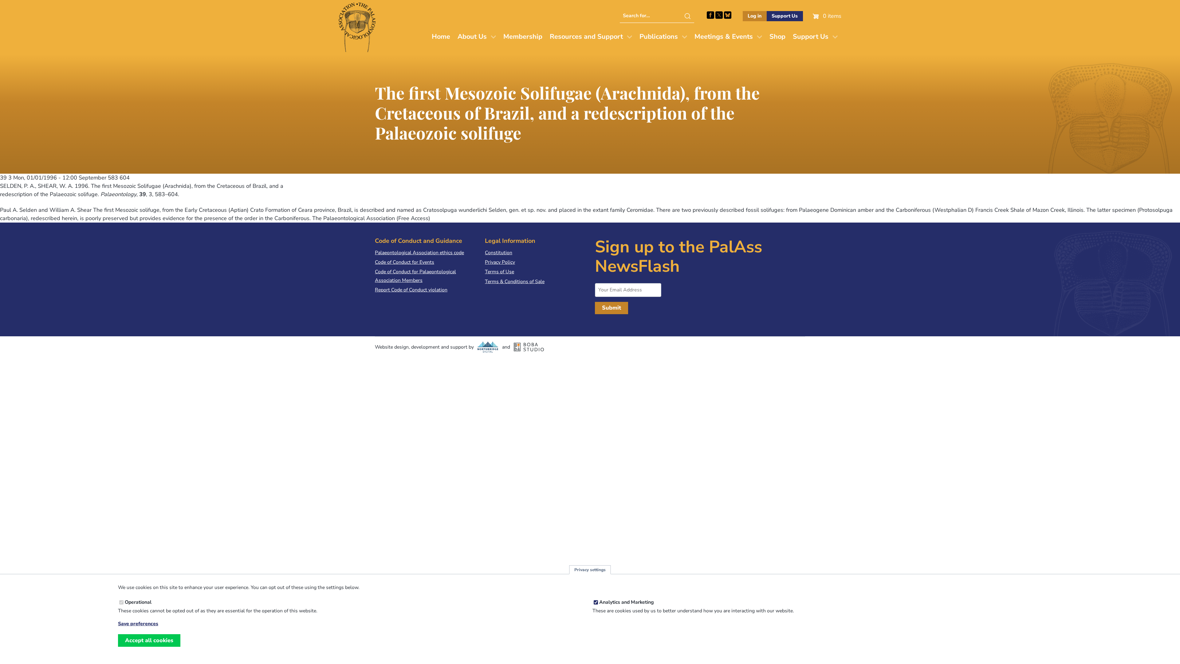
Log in (754, 16)
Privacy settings (590, 570)
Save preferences (138, 624)
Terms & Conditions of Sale (515, 281)
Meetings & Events (723, 36)
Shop (777, 36)
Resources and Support (586, 36)
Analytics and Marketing (626, 602)
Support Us (785, 16)
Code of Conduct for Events (404, 262)
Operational (138, 602)
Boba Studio (529, 347)
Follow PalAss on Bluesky (727, 15)
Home (441, 36)
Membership (522, 36)
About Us (472, 36)
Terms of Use (499, 271)
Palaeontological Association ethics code (419, 252)
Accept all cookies (149, 640)
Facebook (710, 15)
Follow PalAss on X (719, 15)
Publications (658, 36)
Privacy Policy (500, 262)
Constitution (498, 252)
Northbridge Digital (488, 347)
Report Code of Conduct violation (411, 290)
